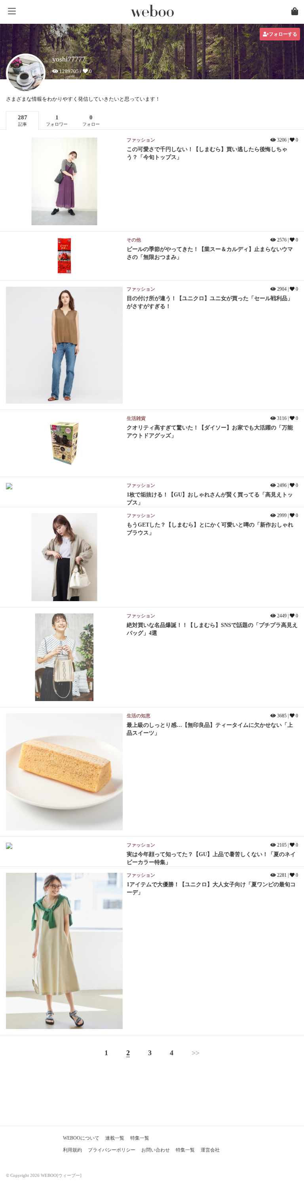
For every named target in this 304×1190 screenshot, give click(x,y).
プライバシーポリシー (111, 1150)
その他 (134, 240)
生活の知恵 (138, 716)
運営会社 (210, 1150)
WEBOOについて (81, 1138)
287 (22, 120)
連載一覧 (114, 1138)
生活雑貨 (136, 418)
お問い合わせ (155, 1150)
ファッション (141, 140)
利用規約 (72, 1150)
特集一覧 (139, 1138)
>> (196, 1052)
